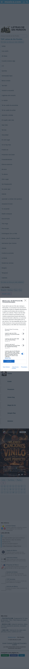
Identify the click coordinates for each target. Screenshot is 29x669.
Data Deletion (6, 367)
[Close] (25, 300)
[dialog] (14, 334)
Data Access (15, 367)
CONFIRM (9, 361)
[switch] (23, 333)
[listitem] (14, 330)
